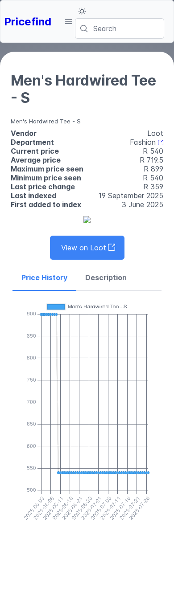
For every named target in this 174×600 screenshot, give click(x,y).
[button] (68, 21)
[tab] (44, 278)
